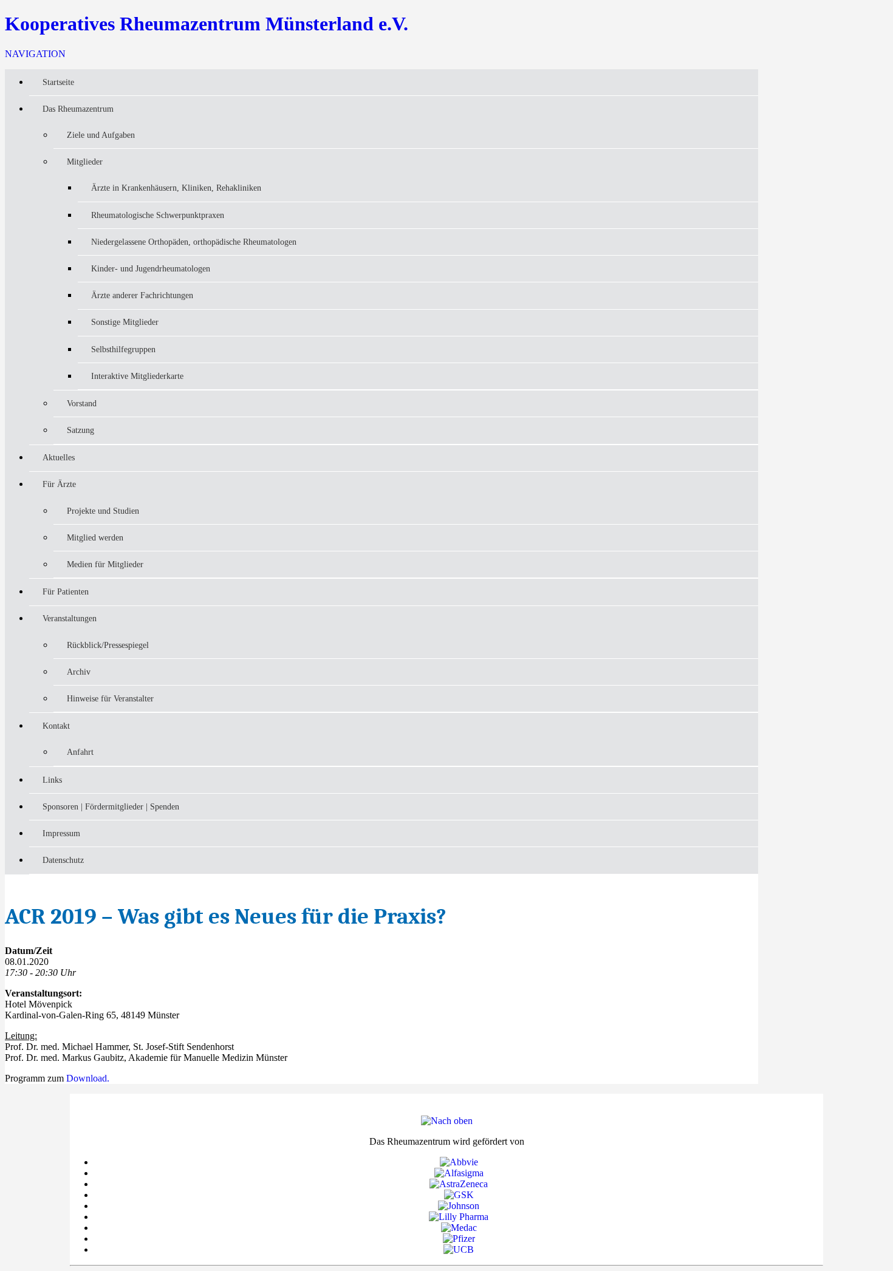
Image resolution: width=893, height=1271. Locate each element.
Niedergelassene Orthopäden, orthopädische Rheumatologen (193, 242)
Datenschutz (63, 860)
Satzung (80, 430)
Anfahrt (80, 752)
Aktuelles (59, 457)
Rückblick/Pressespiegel (108, 645)
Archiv (79, 671)
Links (52, 780)
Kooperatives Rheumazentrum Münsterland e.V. (206, 24)
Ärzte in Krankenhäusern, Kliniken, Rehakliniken (176, 188)
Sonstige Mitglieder (125, 322)
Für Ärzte (59, 484)
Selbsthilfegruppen (123, 349)
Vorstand (82, 403)
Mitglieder (85, 161)
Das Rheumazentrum (78, 109)
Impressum (61, 833)
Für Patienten (66, 591)
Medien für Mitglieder (105, 564)
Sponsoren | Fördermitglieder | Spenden (111, 806)
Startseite (58, 82)
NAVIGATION (35, 54)
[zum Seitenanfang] (447, 1121)
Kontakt (56, 726)
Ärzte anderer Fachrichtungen (142, 295)
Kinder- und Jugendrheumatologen (150, 268)
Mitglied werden (95, 537)
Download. (87, 1078)
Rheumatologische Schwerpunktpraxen (157, 215)
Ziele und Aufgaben (101, 135)
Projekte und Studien (103, 511)
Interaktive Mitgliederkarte (137, 376)
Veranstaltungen (70, 618)
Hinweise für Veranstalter (110, 698)
